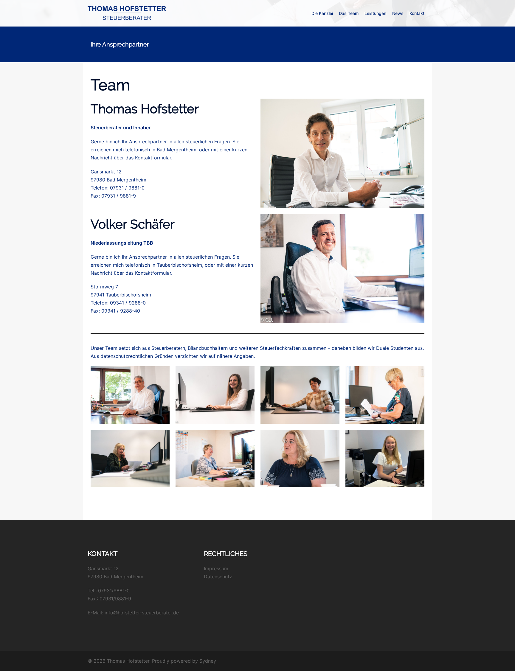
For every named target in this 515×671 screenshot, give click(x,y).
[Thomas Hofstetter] (127, 13)
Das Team (349, 13)
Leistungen (375, 13)
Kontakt (416, 13)
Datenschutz (218, 577)
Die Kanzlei (322, 13)
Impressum (216, 568)
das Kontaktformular (148, 158)
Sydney (207, 661)
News (398, 13)
